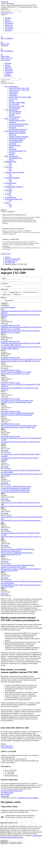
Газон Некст (13, 95)
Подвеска (12, 152)
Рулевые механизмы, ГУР (17, 151)
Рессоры (11, 154)
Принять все (4, 843)
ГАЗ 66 (11, 101)
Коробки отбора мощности (18, 129)
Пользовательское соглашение (28, 798)
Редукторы (12, 127)
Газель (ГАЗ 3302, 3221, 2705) (19, 88)
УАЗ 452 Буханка (14, 117)
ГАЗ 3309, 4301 (14, 104)
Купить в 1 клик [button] (14, 325)
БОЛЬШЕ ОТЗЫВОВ (6, 253)
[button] (5, 60)
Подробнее (4, 325)
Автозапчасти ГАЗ (11, 260)
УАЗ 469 (11, 115)
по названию (10, 307)
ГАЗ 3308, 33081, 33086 (17, 102)
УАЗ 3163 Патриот (15, 111)
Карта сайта (5, 796)
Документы (9, 27)
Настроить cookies (16, 843)
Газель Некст (13, 93)
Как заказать (9, 23)
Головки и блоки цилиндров (18, 124)
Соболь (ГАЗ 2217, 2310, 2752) (19, 90)
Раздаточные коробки (16, 126)
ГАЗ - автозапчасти (11, 86)
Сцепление (12, 144)
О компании (9, 28)
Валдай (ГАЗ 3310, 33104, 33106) (20, 97)
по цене (3, 307)
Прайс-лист (9, 25)
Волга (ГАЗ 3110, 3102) (16, 106)
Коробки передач (10, 161)
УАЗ (10, 165)
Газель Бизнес (13, 92)
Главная (7, 257)
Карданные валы (14, 145)
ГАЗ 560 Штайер (14, 108)
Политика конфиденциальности (12, 790)
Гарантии (8, 21)
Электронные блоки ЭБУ (17, 138)
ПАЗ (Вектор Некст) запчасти (15, 131)
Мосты (11, 147)
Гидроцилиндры (10, 197)
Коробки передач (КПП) (17, 120)
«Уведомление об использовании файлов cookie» (21, 836)
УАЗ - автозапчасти (11, 109)
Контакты (8, 30)
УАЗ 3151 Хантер (15, 113)
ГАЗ (10, 163)
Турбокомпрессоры (15, 142)
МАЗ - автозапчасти (11, 156)
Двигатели (12, 122)
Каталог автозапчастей (12, 259)
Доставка (8, 18)
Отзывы (7, 74)
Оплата (7, 19)
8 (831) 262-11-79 (6, 58)
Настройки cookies (7, 792)
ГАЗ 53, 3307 (13, 99)
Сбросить (4, 303)
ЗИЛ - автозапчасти (11, 118)
